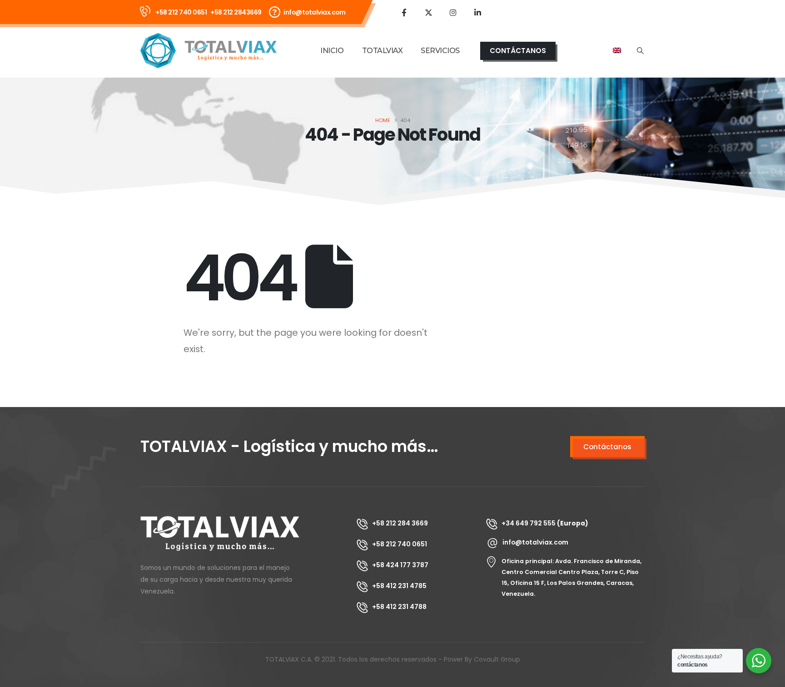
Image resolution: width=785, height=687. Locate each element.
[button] (640, 51)
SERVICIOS (440, 50)
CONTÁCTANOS (518, 50)
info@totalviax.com (314, 12)
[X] (428, 12)
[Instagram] (453, 12)
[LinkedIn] (477, 12)
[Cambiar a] (617, 50)
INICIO (331, 50)
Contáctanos (607, 446)
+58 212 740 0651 (181, 12)
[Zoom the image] (219, 521)
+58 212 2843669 (236, 12)
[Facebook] (404, 12)
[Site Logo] (208, 51)
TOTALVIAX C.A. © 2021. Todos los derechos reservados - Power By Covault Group (392, 659)
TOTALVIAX (382, 50)
